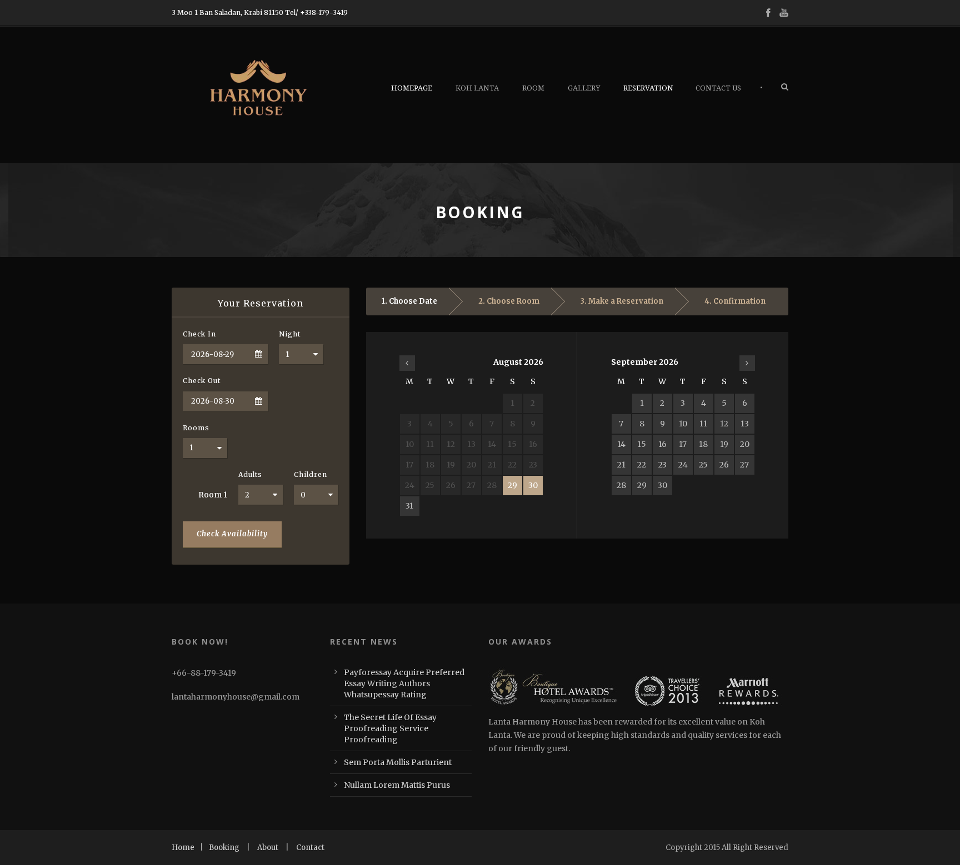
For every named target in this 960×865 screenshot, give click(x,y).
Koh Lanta (477, 88)
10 (683, 424)
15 (641, 444)
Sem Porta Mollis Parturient (398, 762)
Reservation (648, 88)
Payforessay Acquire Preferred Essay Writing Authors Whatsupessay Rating (404, 683)
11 (703, 424)
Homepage (411, 88)
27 (744, 465)
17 (683, 444)
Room (533, 88)
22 (641, 465)
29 (512, 485)
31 (409, 506)
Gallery (584, 88)
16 (662, 444)
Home (183, 847)
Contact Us (718, 88)
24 (683, 465)
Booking (224, 847)
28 (621, 485)
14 (621, 444)
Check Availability (232, 534)
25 (703, 465)
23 (662, 465)
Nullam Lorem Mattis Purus (397, 785)
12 (724, 424)
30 (533, 485)
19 (724, 444)
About (267, 847)
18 (703, 444)
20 (744, 444)
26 (724, 465)
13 (745, 424)
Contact (310, 847)
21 (621, 465)
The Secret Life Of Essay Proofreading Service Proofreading (390, 728)
